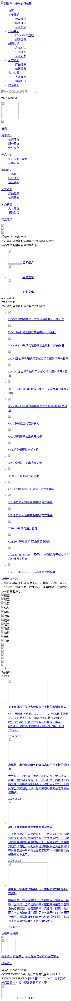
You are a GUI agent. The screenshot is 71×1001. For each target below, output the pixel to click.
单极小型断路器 (25, 982)
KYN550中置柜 (24, 35)
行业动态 (20, 52)
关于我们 (13, 14)
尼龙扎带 (41, 982)
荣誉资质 (13, 60)
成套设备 (20, 39)
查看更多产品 (9, 578)
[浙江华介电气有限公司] (16, 3)
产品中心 (13, 31)
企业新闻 (20, 56)
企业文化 (20, 27)
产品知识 (20, 47)
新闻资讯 (13, 43)
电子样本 (42, 956)
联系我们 (13, 85)
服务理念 (20, 23)
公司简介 (20, 18)
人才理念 (20, 76)
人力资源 (13, 72)
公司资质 (20, 68)
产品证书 (20, 64)
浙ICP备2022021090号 (40, 978)
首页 (11, 10)
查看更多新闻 (9, 933)
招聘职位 (20, 81)
